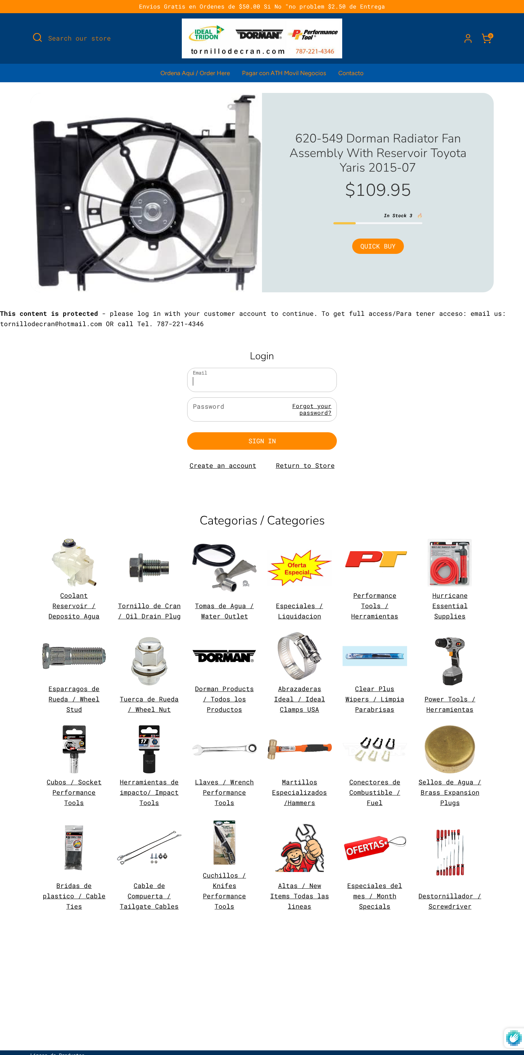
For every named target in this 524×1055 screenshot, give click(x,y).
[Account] (468, 38)
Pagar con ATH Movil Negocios (284, 73)
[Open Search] (37, 37)
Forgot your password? (312, 409)
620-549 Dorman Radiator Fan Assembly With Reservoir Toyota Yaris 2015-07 (378, 153)
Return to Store (305, 465)
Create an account (223, 465)
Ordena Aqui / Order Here (195, 73)
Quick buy (378, 246)
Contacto (351, 73)
